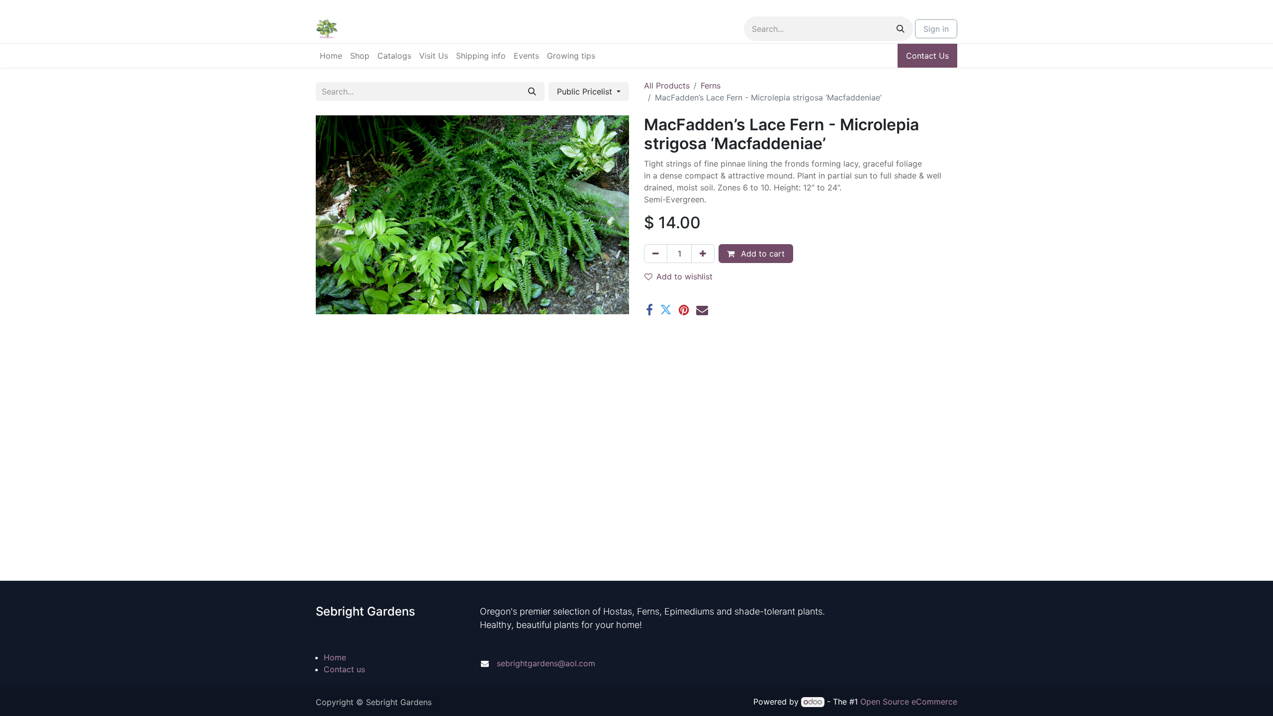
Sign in (936, 29)
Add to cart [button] (761, 254)
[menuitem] (331, 56)
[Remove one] (655, 253)
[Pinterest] (684, 310)
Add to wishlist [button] (684, 276)
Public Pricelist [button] (586, 91)
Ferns (711, 85)
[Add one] (703, 253)
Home (335, 657)
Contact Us (927, 56)
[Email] (702, 310)
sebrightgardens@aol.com (546, 663)
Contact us (344, 669)
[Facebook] (649, 310)
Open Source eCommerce (908, 702)
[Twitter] (666, 310)
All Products (667, 85)
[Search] (900, 28)
